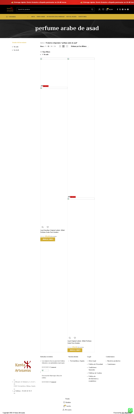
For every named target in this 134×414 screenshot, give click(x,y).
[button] (47, 239)
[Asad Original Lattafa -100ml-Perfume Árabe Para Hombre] (81, 126)
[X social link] (120, 9)
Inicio (42, 43)
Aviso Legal (92, 361)
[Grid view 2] (60, 46)
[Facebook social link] (117, 9)
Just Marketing (126, 413)
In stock (16, 50)
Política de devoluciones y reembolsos (93, 378)
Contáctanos (111, 364)
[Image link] (22, 367)
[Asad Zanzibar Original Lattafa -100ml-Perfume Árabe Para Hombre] (53, 71)
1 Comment (52, 367)
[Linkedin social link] (125, 9)
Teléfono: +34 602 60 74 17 (23, 391)
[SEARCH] (92, 9)
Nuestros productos (113, 361)
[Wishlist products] (103, 9)
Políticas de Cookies (95, 373)
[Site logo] (10, 9)
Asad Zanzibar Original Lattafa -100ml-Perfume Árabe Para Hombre (52, 231)
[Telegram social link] (128, 9)
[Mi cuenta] (99, 9)
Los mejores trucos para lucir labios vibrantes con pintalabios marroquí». (53, 362)
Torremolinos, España (77, 361)
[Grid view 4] (67, 46)
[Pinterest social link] (122, 9)
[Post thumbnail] (45, 372)
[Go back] (33, 29)
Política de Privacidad (96, 364)
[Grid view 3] (63, 46)
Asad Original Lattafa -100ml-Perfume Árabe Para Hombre (79, 342)
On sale (16, 47)
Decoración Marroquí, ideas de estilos (52, 377)
